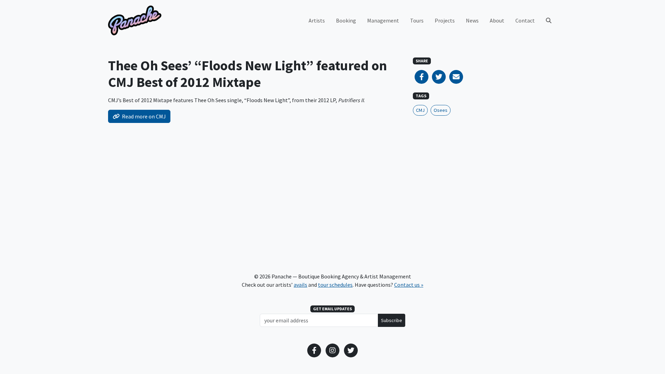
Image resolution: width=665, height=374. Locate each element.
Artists (317, 20)
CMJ (420, 110)
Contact (525, 20)
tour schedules (335, 284)
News (472, 20)
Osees (440, 110)
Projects (445, 20)
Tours (417, 20)
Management (383, 20)
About (497, 20)
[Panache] (134, 20)
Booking (346, 20)
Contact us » (408, 284)
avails (300, 284)
